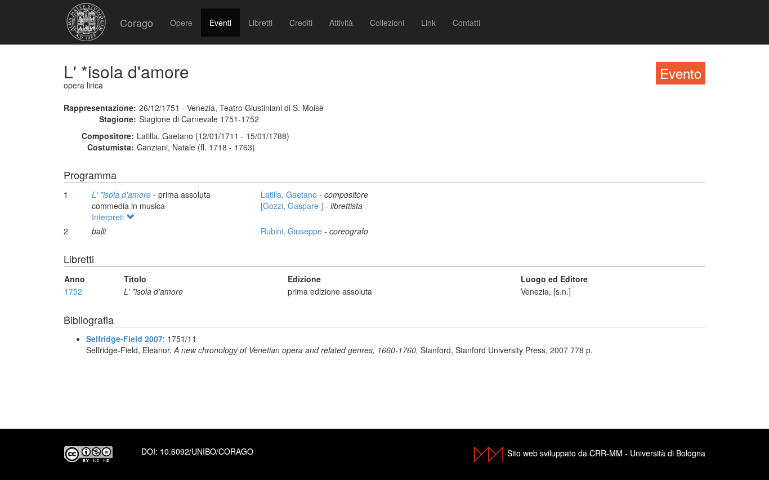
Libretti (260, 22)
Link (428, 22)
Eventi (220, 22)
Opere (181, 22)
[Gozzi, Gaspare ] (293, 205)
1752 (73, 291)
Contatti (466, 22)
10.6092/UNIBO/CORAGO (206, 451)
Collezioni (387, 22)
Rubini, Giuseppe (292, 231)
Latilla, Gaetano (290, 194)
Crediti (300, 22)
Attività (341, 22)
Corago (136, 22)
